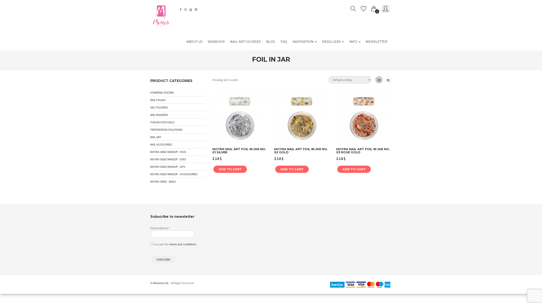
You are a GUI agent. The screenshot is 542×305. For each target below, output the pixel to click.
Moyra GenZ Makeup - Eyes (168, 159)
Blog (270, 42)
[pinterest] (197, 9)
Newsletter (376, 42)
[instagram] (186, 9)
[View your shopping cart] (374, 8)
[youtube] (191, 9)
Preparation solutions (166, 130)
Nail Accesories (161, 144)
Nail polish (157, 100)
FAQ (284, 42)
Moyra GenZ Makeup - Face (168, 152)
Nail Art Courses (245, 42)
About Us (194, 42)
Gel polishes (159, 107)
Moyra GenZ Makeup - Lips (167, 167)
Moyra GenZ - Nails (163, 181)
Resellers (331, 42)
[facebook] (181, 9)
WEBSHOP (216, 42)
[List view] (388, 79)
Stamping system (162, 92)
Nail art (155, 137)
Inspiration (303, 42)
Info (353, 42)
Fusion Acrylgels (162, 122)
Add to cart (230, 169)
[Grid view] (378, 79)
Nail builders (159, 115)
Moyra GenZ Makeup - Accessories (174, 174)
